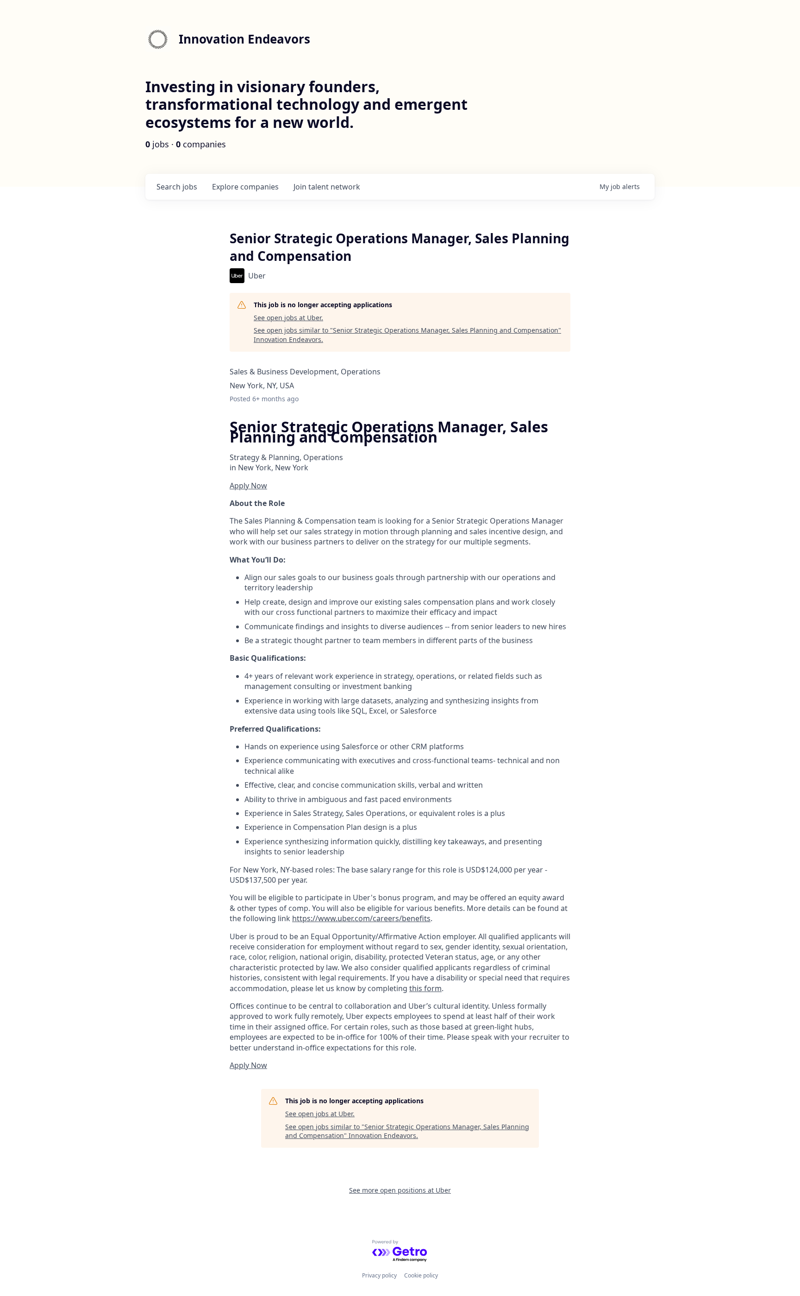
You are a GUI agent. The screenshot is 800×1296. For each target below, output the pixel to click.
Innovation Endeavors (244, 39)
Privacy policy (379, 1275)
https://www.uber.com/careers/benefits (361, 918)
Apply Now (248, 485)
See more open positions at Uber (400, 1190)
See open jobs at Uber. (288, 317)
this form (425, 988)
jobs (176, 187)
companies (245, 187)
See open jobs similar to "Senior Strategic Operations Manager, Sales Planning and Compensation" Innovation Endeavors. (407, 335)
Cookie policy (421, 1275)
